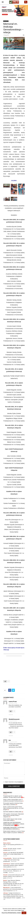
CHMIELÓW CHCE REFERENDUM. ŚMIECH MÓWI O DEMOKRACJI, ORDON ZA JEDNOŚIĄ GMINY (13, 824)
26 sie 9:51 (14, 866)
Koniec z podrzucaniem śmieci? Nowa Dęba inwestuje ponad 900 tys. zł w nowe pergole (13, 808)
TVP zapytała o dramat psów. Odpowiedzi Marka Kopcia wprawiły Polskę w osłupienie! (13, 815)
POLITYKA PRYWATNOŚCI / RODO (11, 912)
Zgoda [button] (24, 912)
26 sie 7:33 (18, 885)
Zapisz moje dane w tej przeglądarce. (14, 781)
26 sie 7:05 (14, 890)
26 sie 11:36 (13, 861)
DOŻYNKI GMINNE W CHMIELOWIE (12, 811)
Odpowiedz (11, 714)
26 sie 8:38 (9, 878)
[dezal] (14, 10)
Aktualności (6, 21)
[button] (26, 2)
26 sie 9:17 (11, 872)
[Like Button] (5, 681)
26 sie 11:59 (13, 850)
